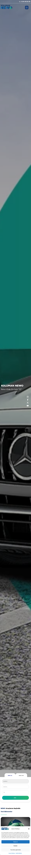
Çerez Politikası (12, 853)
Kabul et (15, 842)
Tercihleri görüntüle (15, 849)
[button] (29, 829)
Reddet (15, 846)
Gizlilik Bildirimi (19, 853)
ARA (15, 798)
